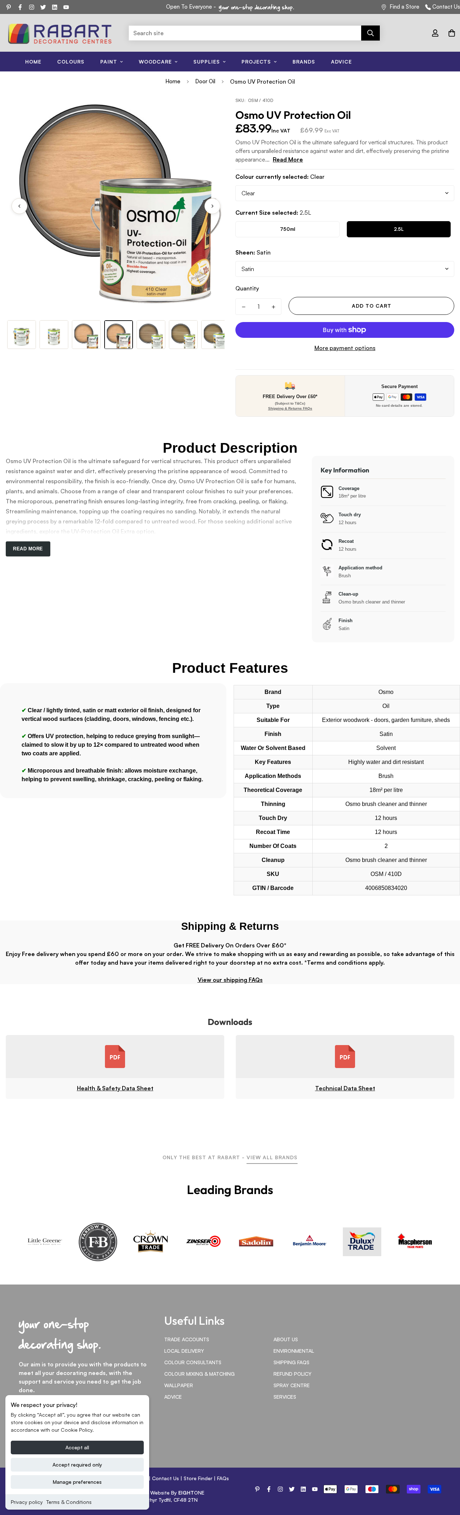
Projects (256, 62)
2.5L (399, 229)
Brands (304, 62)
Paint (108, 62)
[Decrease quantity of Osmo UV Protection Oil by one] (243, 307)
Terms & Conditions (69, 1502)
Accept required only (77, 1465)
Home (33, 62)
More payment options (345, 347)
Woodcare (155, 62)
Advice (341, 62)
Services (284, 1397)
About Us (285, 1339)
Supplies (206, 62)
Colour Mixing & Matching (199, 1374)
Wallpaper (178, 1385)
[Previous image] (19, 206)
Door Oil (205, 81)
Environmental (293, 1351)
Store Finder (198, 1478)
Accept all (77, 1447)
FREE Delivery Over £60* (290, 396)
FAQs (223, 1478)
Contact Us (446, 6)
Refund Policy (292, 1374)
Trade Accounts (186, 1339)
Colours (70, 62)
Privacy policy (27, 1502)
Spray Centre (291, 1385)
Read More (288, 159)
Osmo (386, 692)
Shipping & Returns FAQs (290, 408)
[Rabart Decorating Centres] (60, 33)
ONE (191, 1493)
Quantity (247, 288)
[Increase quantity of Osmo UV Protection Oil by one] (273, 307)
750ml (287, 229)
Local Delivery (184, 1351)
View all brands (272, 1157)
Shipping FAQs (291, 1362)
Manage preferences (77, 1482)
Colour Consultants (192, 1362)
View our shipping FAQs (230, 979)
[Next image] (212, 206)
